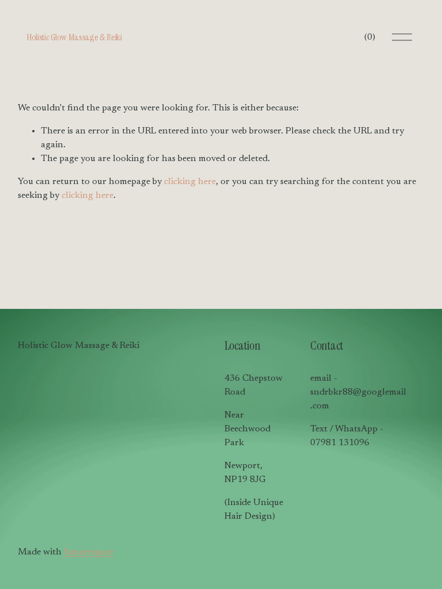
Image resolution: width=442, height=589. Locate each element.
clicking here (190, 181)
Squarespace (88, 552)
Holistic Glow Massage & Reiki (74, 37)
